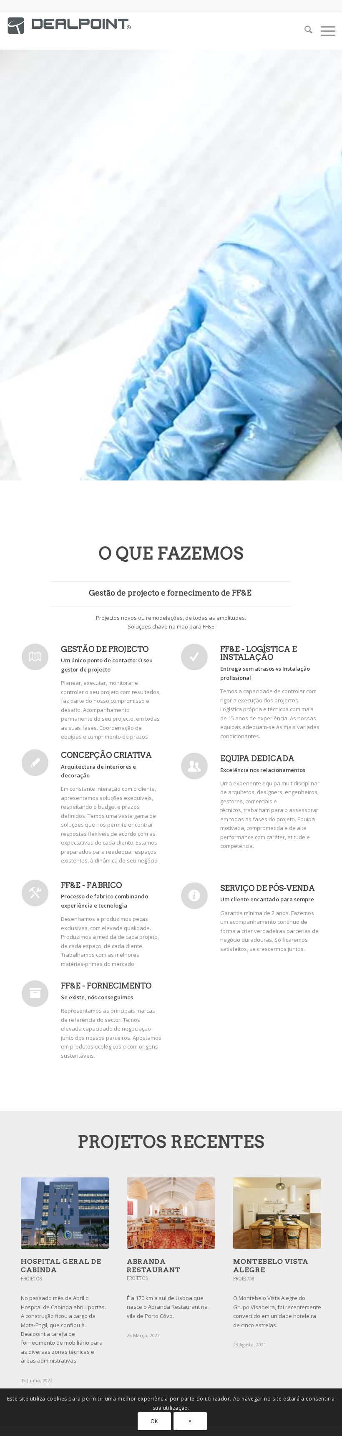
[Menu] (323, 31)
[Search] (304, 31)
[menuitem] (304, 31)
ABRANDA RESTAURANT (154, 1265)
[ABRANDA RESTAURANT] (171, 1213)
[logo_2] (69, 33)
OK (154, 1421)
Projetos (31, 1279)
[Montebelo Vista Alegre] (277, 1213)
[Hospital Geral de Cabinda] (65, 1213)
